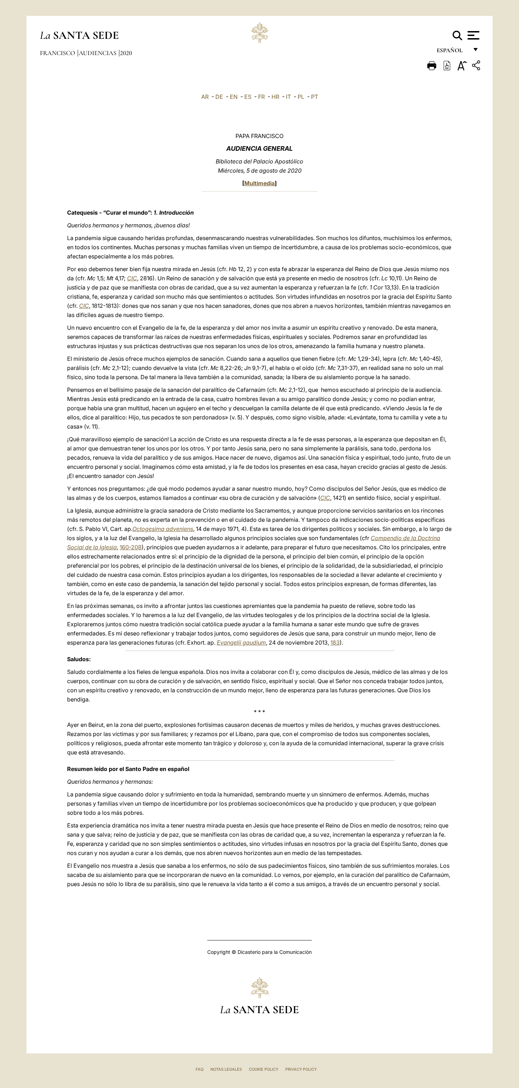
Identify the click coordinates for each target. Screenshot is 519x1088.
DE (219, 96)
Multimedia (259, 183)
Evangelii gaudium (241, 642)
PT (314, 96)
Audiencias (98, 53)
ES (247, 96)
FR (261, 96)
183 (335, 642)
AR (205, 96)
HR (275, 96)
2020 (126, 53)
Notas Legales (226, 1069)
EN (234, 96)
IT (288, 96)
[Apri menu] (472, 35)
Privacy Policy (301, 1069)
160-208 (131, 547)
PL (301, 96)
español (452, 52)
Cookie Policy (263, 1069)
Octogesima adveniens (162, 528)
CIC (132, 278)
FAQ (199, 1069)
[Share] (477, 66)
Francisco (58, 53)
